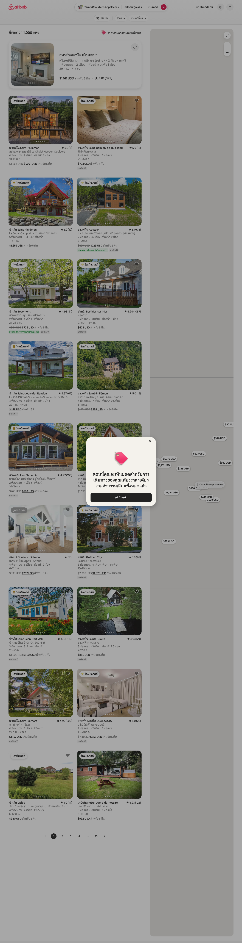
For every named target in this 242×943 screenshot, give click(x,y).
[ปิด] (150, 441)
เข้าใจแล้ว (121, 497)
